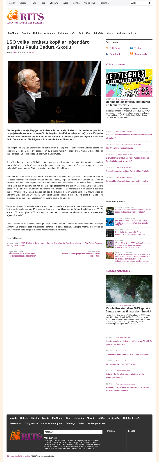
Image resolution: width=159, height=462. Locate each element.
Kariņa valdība (78, 444)
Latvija (69, 443)
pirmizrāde (54, 446)
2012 (46, 441)
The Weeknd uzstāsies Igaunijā (119, 148)
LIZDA (93, 443)
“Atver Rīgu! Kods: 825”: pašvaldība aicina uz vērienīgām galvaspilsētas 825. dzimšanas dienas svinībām (133, 245)
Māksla (12, 3)
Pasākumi (13, 33)
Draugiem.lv (140, 54)
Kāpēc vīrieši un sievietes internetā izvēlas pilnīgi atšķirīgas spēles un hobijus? (133, 211)
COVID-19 (88, 441)
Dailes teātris (56, 443)
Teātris (33, 3)
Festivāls (47, 443)
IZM (67, 441)
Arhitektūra (84, 33)
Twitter (138, 48)
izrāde (55, 448)
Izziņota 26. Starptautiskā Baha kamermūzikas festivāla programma (130, 233)
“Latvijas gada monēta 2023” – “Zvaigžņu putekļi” (128, 354)
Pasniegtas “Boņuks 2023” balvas (121, 364)
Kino (43, 3)
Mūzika (23, 3)
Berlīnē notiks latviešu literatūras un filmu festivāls (128, 103)
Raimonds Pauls (91, 446)
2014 (64, 443)
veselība (69, 444)
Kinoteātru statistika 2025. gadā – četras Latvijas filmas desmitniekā (128, 310)
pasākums (48, 448)
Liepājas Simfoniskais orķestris (68, 243)
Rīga (50, 441)
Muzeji (65, 3)
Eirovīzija (62, 446)
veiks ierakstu (20, 245)
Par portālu (110, 431)
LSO (86, 243)
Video (110, 33)
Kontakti (131, 431)
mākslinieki (89, 444)
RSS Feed (115, 48)
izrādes (81, 446)
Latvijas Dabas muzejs (81, 443)
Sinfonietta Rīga (64, 448)
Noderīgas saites (125, 33)
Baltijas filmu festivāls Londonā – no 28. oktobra (127, 181)
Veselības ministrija (51, 444)
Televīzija (99, 33)
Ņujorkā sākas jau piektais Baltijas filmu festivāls (128, 171)
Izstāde (96, 441)
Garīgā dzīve (89, 3)
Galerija (26, 33)
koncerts (73, 441)
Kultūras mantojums (44, 33)
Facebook (115, 54)
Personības (104, 3)
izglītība (80, 441)
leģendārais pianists (44, 243)
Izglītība (76, 3)
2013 (23, 243)
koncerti (62, 444)
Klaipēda (30, 243)
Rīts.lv (15, 52)
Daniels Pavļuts (72, 446)
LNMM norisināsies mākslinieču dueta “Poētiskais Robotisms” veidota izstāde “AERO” (131, 223)
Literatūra (54, 3)
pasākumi (61, 441)
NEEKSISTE (129, 207)
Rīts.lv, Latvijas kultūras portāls (18, 456)
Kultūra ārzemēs (66, 33)
